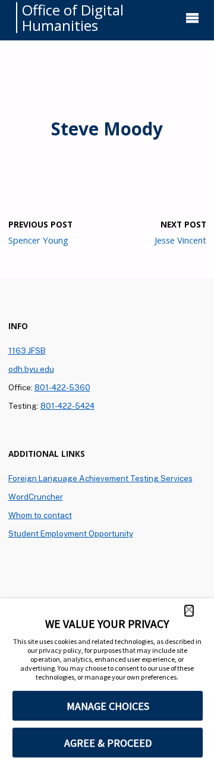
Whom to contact (40, 515)
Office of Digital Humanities (73, 17)
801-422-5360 (62, 387)
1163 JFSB (27, 350)
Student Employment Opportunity (70, 533)
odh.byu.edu (31, 369)
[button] (189, 610)
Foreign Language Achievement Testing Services (100, 478)
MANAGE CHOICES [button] (108, 706)
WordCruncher (35, 496)
